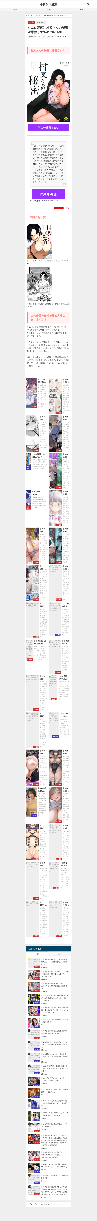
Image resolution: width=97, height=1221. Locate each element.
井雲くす (42, 22)
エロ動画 (80, 9)
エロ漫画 (31, 22)
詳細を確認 (48, 194)
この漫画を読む (50, 127)
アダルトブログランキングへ (38, 1204)
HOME (15, 9)
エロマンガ (48, 9)
